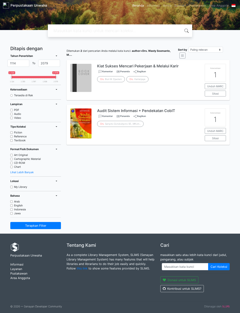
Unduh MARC (215, 86)
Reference (20, 136)
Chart (17, 166)
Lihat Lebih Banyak (22, 172)
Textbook (20, 140)
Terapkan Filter (35, 225)
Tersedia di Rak (23, 95)
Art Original (21, 154)
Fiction (18, 132)
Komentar (107, 71)
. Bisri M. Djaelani (111, 79)
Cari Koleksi (219, 267)
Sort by (182, 49)
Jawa (17, 213)
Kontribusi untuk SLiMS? (184, 288)
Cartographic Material (27, 158)
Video (17, 117)
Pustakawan (197, 5)
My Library (20, 186)
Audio (17, 113)
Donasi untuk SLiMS (182, 280)
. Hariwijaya (137, 79)
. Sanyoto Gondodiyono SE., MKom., (120, 123)
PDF (16, 109)
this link (82, 268)
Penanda (125, 71)
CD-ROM (19, 162)
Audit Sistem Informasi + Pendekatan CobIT (136, 110)
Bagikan (141, 71)
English (18, 205)
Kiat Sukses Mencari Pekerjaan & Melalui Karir (138, 66)
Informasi (153, 5)
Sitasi (215, 93)
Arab (17, 201)
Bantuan (180, 5)
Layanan (16, 269)
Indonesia (20, 209)
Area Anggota (219, 5)
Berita (167, 5)
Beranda (138, 5)
